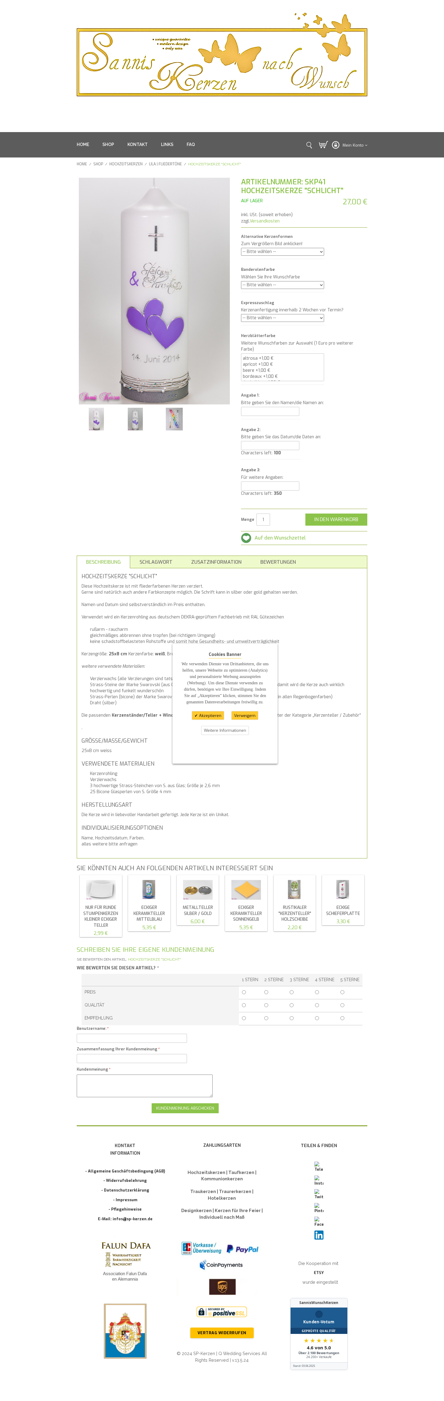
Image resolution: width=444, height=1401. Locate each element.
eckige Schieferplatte (343, 910)
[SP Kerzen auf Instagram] (318, 1181)
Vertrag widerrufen (222, 1332)
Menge (247, 519)
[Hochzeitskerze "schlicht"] (96, 419)
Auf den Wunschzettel (280, 538)
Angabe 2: (251, 429)
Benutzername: (91, 1028)
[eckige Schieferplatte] (343, 890)
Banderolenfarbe (258, 269)
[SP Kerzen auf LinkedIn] (318, 1235)
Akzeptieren (209, 715)
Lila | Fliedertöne (165, 164)
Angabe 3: (250, 469)
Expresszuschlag (257, 302)
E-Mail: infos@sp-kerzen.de (125, 1218)
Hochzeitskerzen (126, 164)
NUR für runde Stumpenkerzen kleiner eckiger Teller (100, 916)
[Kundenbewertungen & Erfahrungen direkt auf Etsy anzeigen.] (319, 1334)
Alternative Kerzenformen (267, 236)
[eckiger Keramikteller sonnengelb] (246, 890)
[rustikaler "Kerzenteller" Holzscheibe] (295, 890)
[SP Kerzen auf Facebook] (318, 1222)
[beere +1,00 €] (282, 370)
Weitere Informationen (225, 730)
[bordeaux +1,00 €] (282, 376)
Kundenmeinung (92, 1069)
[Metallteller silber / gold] (198, 890)
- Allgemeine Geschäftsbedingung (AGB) (125, 1171)
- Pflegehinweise (125, 1209)
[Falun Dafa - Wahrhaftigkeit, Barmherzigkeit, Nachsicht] (125, 1262)
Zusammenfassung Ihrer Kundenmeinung (117, 1049)
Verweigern (245, 715)
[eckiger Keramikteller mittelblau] (149, 890)
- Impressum (125, 1199)
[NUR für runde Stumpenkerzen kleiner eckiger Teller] (101, 890)
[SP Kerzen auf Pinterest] (318, 1208)
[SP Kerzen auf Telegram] (318, 1167)
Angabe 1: (250, 395)
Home (82, 164)
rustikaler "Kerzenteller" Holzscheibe (294, 913)
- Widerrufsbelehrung (125, 1180)
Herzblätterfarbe (258, 335)
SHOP (108, 144)
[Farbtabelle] (174, 419)
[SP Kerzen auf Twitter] (318, 1194)
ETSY (319, 1272)
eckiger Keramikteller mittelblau (149, 913)
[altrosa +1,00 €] (282, 358)
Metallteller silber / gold (198, 910)
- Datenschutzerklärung (125, 1190)
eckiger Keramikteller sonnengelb (246, 913)
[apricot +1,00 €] (282, 364)
